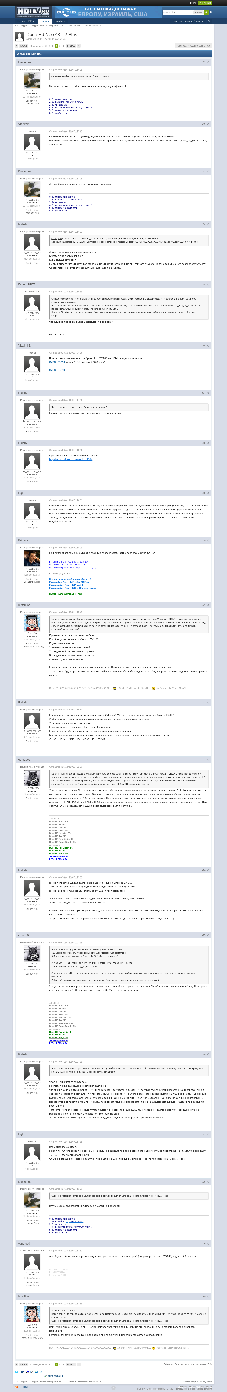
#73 (204, 760)
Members (60, 21)
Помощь (25, 1387)
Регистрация (205, 3)
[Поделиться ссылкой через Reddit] (31, 1372)
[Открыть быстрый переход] (209, 21)
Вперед (71, 46)
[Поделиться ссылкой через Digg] (22, 1372)
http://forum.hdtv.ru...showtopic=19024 (70, 459)
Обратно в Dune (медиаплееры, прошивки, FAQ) (188, 1364)
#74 (204, 870)
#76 (204, 1054)
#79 (204, 1243)
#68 (204, 443)
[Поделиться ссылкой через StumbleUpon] (36, 1372)
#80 (204, 1296)
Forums (45, 21)
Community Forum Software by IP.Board (195, 1387)
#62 (204, 124)
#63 (204, 171)
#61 (204, 62)
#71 (204, 605)
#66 (204, 345)
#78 (204, 1182)
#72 (204, 702)
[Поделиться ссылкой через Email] (41, 1372)
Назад (23, 46)
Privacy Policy (206, 1382)
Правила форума (190, 1382)
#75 (204, 935)
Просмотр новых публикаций (188, 21)
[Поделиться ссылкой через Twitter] (16, 1372)
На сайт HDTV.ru (26, 21)
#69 (204, 493)
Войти (193, 3)
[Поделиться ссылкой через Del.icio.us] (27, 1372)
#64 (204, 224)
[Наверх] (113, 1388)
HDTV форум (21, 1382)
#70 (204, 540)
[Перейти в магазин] (108, 11)
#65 (204, 284)
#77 (204, 1134)
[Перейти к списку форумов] (33, 11)
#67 (204, 393)
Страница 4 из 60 (38, 46)
